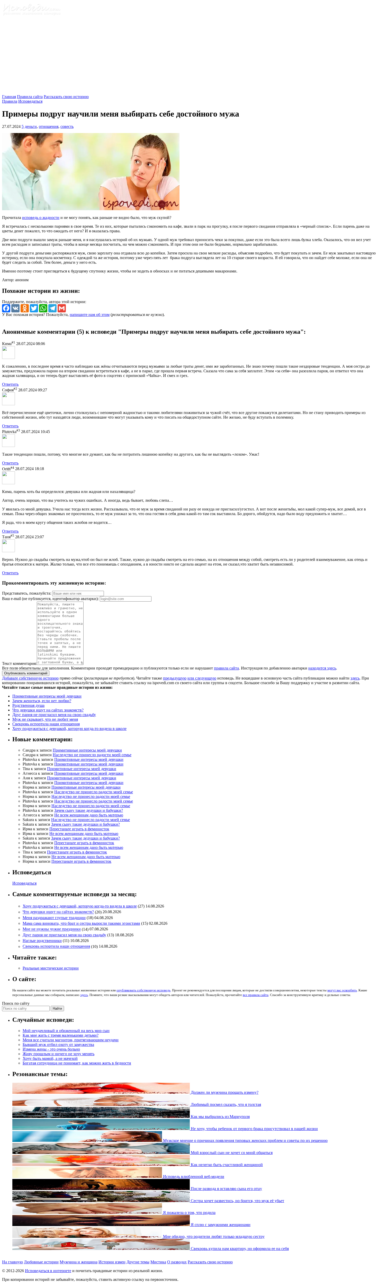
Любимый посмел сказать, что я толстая (225, 1104)
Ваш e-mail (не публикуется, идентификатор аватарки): (50, 598)
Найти (57, 1008)
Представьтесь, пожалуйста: (27, 593)
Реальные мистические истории (51, 968)
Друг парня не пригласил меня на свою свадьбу (54, 714)
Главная (9, 96)
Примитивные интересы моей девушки (47, 696)
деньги (31, 126)
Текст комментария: (19, 663)
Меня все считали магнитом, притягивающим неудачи (71, 1040)
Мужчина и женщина (78, 1262)
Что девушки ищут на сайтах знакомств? (48, 710)
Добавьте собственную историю (30, 678)
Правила (9, 101)
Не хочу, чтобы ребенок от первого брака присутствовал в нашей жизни (254, 1128)
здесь (354, 678)
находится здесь (322, 668)
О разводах (177, 1262)
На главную (12, 1262)
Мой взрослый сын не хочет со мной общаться (231, 1152)
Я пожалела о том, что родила (188, 1212)
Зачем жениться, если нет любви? (41, 701)
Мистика (158, 1262)
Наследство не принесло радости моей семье (92, 755)
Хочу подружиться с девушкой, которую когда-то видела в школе (69, 728)
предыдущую (174, 678)
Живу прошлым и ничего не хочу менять (58, 1054)
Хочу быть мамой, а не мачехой (50, 1058)
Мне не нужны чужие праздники (52, 929)
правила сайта (226, 668)
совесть (67, 126)
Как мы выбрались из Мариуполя (220, 1116)
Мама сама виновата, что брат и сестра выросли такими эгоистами (81, 923)
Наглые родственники (42, 940)
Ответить (10, 384)
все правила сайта (255, 995)
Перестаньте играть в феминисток (79, 829)
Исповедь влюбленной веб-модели (193, 1176)
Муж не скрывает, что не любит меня (45, 719)
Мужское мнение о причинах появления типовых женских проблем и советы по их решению (245, 1140)
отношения (48, 126)
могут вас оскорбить (342, 990)
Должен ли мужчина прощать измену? (224, 1092)
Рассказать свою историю (66, 96)
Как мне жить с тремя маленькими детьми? (60, 1035)
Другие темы (138, 1262)
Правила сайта (30, 96)
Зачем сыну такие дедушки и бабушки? (88, 810)
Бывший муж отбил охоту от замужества (58, 1044)
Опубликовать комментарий (25, 673)
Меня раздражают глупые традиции (54, 917)
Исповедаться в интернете (48, 1271)
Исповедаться (30, 101)
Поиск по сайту (16, 1003)
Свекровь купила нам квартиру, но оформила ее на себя (239, 1248)
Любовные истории (41, 1262)
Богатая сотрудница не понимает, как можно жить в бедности (77, 1063)
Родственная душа (28, 705)
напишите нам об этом (90, 314)
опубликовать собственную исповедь (143, 990)
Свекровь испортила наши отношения (46, 724)
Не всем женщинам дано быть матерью (88, 815)
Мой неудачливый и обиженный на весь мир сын (66, 1030)
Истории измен (111, 1262)
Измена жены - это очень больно (51, 1049)
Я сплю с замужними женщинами (220, 1224)
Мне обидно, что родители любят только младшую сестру (213, 1236)
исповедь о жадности (40, 217)
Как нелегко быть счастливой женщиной (226, 1164)
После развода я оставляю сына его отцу (226, 1188)
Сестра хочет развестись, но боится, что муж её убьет (237, 1201)
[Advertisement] (189, 56)
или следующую (201, 678)
